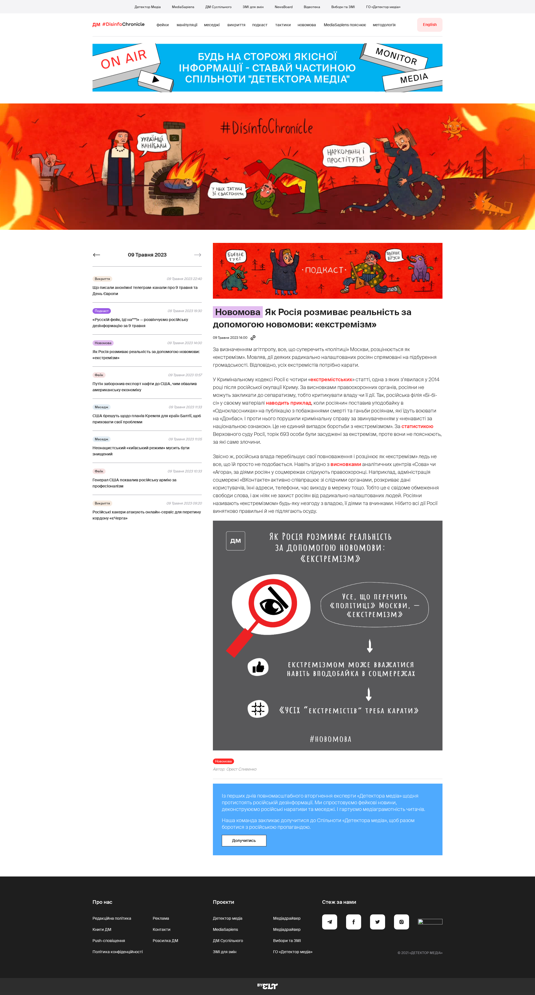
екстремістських (331, 379)
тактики (283, 24)
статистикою (417, 426)
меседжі (212, 24)
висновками (345, 464)
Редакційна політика (112, 918)
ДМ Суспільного (218, 7)
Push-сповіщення (109, 940)
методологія (384, 24)
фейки (163, 24)
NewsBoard (284, 7)
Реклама (161, 918)
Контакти (162, 929)
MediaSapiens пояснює (345, 24)
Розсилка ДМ (165, 940)
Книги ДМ (102, 929)
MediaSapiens (183, 7)
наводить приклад (288, 403)
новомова (307, 24)
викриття (236, 24)
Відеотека (312, 7)
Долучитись (244, 840)
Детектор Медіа (148, 7)
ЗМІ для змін (253, 7)
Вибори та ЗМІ (343, 7)
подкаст (260, 24)
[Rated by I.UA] (430, 922)
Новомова (238, 312)
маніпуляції (187, 24)
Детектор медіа (227, 918)
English (430, 24)
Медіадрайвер (287, 918)
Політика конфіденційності (118, 951)
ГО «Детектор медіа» (383, 7)
